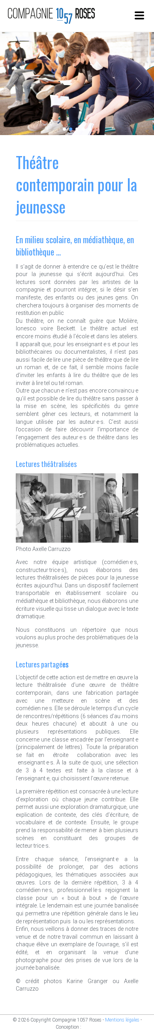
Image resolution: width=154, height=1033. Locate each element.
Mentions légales (122, 1020)
